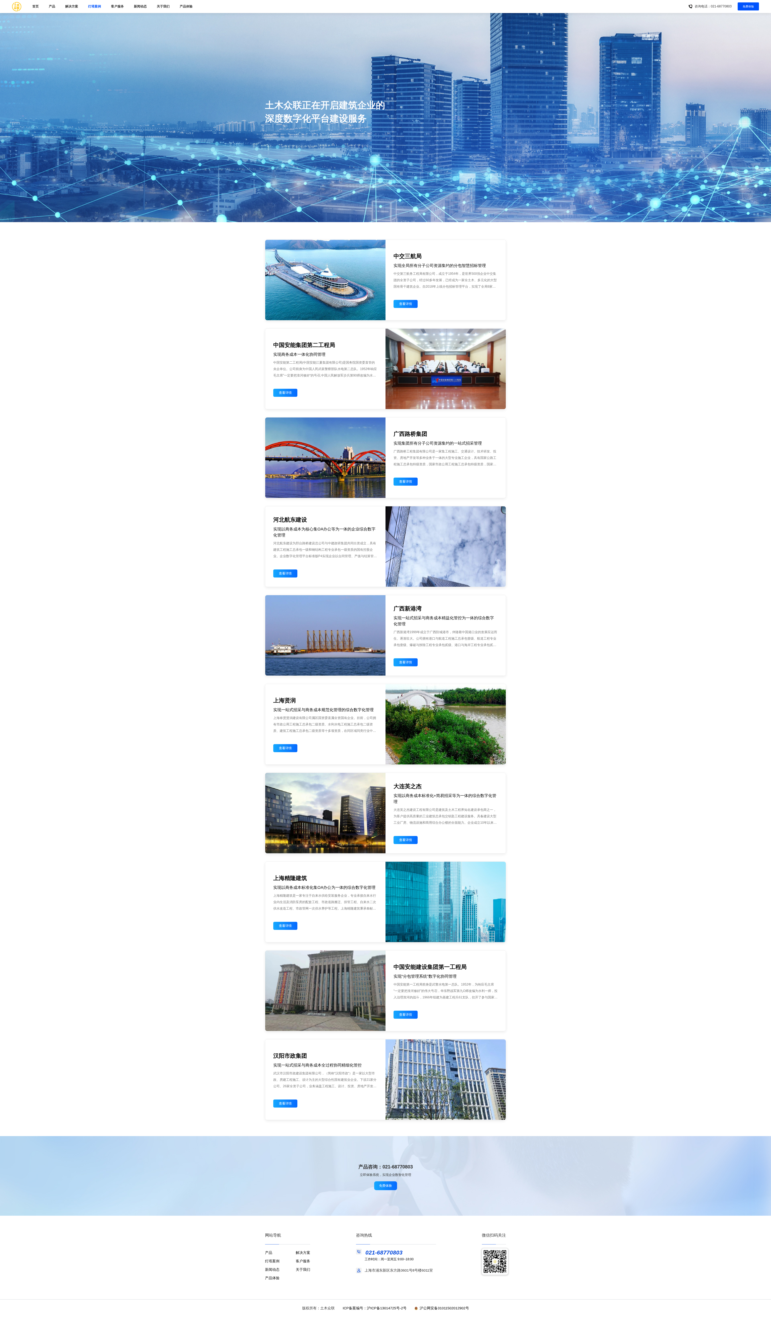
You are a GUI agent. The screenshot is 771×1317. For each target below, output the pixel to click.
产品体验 (186, 6)
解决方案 (303, 1253)
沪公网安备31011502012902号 (444, 1308)
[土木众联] (16, 6)
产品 (268, 1253)
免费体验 (748, 6)
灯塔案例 (94, 6)
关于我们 (163, 6)
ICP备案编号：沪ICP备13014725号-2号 (375, 1308)
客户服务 (117, 6)
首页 (35, 6)
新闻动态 (140, 6)
